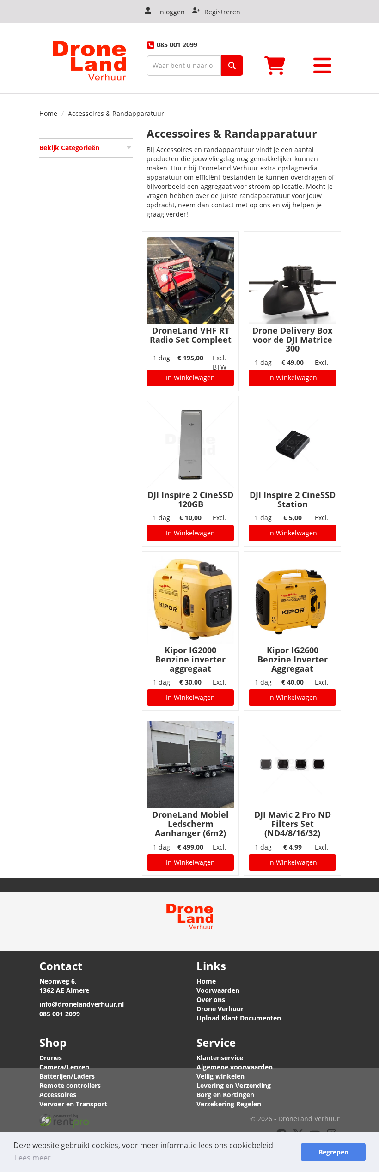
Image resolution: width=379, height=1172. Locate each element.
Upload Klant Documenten (238, 1018)
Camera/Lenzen (64, 1067)
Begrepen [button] (333, 1152)
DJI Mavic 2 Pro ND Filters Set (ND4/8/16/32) (292, 823)
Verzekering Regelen (228, 1103)
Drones (50, 1057)
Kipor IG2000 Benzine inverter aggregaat (190, 659)
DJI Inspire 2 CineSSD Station (293, 499)
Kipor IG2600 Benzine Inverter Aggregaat (292, 659)
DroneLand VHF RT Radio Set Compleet (191, 335)
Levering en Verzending (233, 1085)
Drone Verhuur (220, 1008)
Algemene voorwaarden (234, 1067)
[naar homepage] (89, 58)
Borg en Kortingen (225, 1094)
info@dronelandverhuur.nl (81, 1004)
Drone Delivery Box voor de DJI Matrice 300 (292, 339)
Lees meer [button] (33, 1158)
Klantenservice (219, 1057)
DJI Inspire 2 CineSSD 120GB (190, 499)
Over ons (210, 999)
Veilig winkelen (220, 1076)
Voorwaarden (217, 990)
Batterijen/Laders (67, 1076)
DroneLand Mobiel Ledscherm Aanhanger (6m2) (190, 823)
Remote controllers (70, 1085)
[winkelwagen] (277, 65)
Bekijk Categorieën (69, 147)
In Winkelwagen (190, 377)
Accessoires (57, 1094)
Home (48, 113)
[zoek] (232, 65)
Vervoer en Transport (73, 1103)
